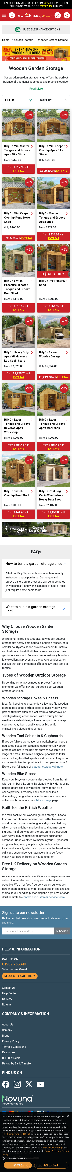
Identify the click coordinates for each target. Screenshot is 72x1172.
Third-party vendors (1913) (16, 1133)
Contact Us (8, 987)
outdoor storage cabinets (47, 766)
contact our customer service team (43, 897)
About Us (7, 1024)
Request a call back (19, 976)
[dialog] (36, 1142)
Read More (36, 88)
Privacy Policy (11, 1041)
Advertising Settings (52, 1147)
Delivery (7, 999)
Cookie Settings (53, 1151)
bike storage (44, 800)
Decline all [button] (51, 1165)
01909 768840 (14, 964)
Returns (7, 1004)
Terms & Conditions (14, 1046)
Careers (7, 1030)
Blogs (5, 1035)
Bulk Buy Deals (11, 1058)
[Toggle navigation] (4, 15)
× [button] (68, 1116)
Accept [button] (17, 1165)
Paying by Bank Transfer (17, 1063)
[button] (36, 1158)
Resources (8, 1052)
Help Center (9, 993)
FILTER (9, 100)
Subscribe (62, 931)
